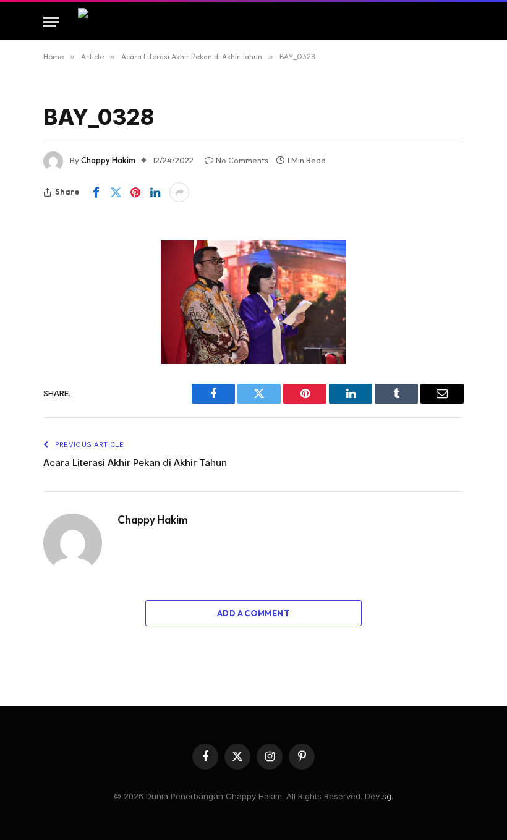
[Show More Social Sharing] (179, 192)
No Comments (242, 160)
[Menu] (51, 22)
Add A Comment (253, 613)
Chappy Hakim (108, 160)
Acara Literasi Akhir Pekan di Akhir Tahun (135, 463)
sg (386, 796)
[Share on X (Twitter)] (115, 192)
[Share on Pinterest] (135, 192)
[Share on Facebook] (96, 192)
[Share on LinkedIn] (155, 192)
